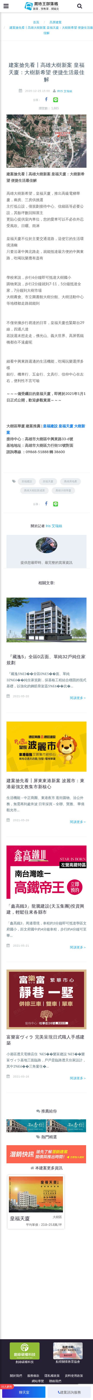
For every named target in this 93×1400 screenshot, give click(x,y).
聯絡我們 (55, 1381)
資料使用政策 (74, 1375)
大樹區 (57, 1217)
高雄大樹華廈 (63, 490)
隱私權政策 (52, 1375)
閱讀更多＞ (78, 698)
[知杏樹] (26, 1125)
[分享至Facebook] (46, 99)
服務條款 (33, 1375)
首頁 (35, 22)
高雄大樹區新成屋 (34, 490)
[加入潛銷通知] (46, 1154)
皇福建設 (50, 426)
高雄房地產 (70, 481)
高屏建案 (56, 22)
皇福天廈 (66, 426)
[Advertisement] (46, 1282)
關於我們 (16, 1375)
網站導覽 (38, 1381)
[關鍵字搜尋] (79, 6)
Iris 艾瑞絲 (64, 91)
